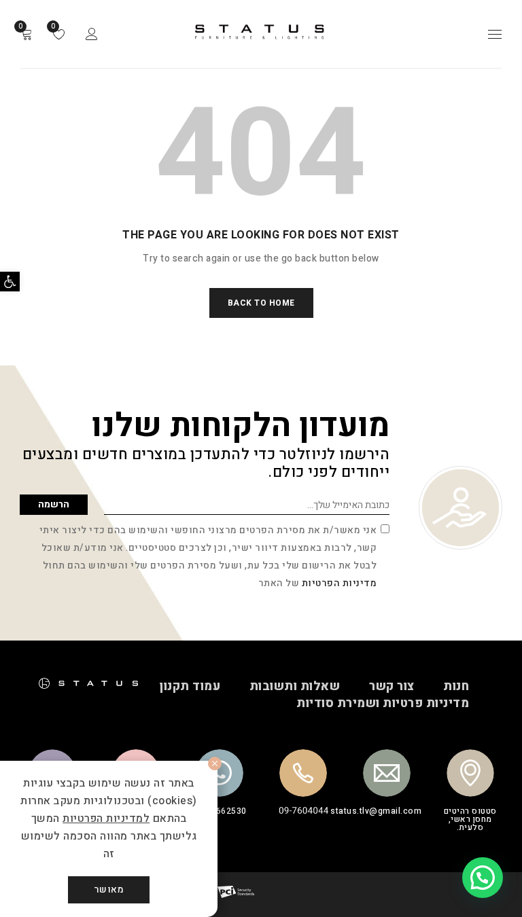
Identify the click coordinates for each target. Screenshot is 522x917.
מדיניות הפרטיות (339, 583)
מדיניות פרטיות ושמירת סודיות (382, 703)
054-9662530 (219, 811)
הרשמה (53, 504)
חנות (456, 686)
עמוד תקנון (189, 686)
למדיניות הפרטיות (106, 818)
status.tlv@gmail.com (375, 811)
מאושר (109, 889)
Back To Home (261, 303)
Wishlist (54, 26)
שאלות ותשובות (295, 686)
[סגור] (215, 763)
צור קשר (392, 686)
